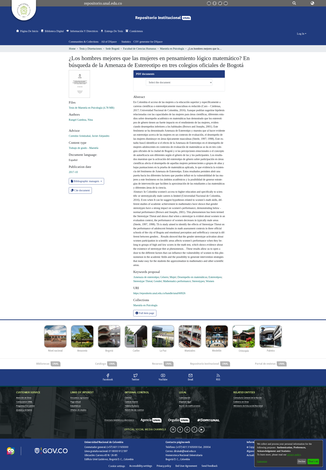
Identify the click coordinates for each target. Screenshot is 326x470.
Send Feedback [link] (210, 466)
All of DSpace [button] (109, 41)
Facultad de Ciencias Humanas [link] (139, 48)
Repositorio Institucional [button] (158, 17)
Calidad (128, 397)
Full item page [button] (146, 313)
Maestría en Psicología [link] (172, 48)
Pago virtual (75, 401)
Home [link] (72, 48)
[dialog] (289, 453)
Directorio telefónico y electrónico (119, 420)
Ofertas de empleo (78, 410)
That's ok (313, 461)
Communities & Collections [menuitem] (83, 41)
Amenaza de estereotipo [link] (146, 277)
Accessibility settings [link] (140, 466)
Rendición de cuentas (134, 410)
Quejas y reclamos (24, 410)
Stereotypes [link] (198, 281)
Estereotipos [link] (215, 277)
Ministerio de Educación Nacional (248, 405)
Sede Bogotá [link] (112, 48)
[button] (294, 3)
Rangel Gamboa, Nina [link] (81, 119)
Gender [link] (158, 281)
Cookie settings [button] (116, 466)
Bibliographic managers (86, 181)
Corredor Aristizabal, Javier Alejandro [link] (89, 135)
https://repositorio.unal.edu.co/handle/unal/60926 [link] (159, 293)
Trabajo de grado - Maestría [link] (83, 147)
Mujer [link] (173, 277)
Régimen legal (185, 401)
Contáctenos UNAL (24, 401)
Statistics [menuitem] (126, 41)
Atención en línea (23, 397)
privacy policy (294, 454)
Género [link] (164, 277)
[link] (91, 107)
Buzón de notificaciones (189, 405)
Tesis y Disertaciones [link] (90, 48)
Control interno (131, 401)
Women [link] (210, 281)
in (173, 429)
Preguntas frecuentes (25, 405)
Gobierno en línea (241, 401)
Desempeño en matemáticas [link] (192, 277)
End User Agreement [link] (186, 466)
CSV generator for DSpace (147, 41)
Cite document (81, 190)
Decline (301, 461)
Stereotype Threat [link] (142, 281)
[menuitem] (110, 41)
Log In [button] (301, 33)
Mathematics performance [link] (177, 281)
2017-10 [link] (73, 172)
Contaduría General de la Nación (247, 397)
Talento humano (132, 405)
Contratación (184, 397)
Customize (262, 461)
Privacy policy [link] (164, 466)
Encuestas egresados (79, 397)
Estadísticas (75, 405)
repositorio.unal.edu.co (103, 3)
